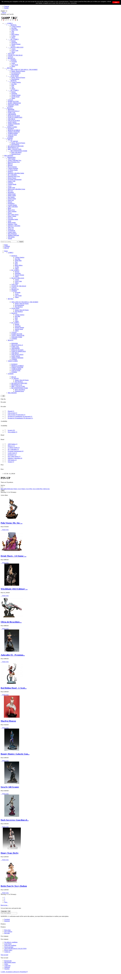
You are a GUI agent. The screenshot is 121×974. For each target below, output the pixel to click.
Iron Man (14, 28)
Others (13, 37)
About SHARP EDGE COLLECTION (15, 948)
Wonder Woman (15, 44)
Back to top (5, 905)
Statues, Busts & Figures (18, 71)
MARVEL (12, 25)
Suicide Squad (15, 96)
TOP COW (11, 53)
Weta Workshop (12, 233)
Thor (12, 31)
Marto (9, 208)
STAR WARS (13, 76)
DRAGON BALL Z (13, 111)
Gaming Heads (12, 184)
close (116, 2)
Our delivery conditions (10, 942)
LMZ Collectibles (13, 206)
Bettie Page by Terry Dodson (14, 886)
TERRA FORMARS (14, 123)
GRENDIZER (12, 114)
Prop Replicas (15, 74)
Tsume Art (11, 229)
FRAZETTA (11, 58)
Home (6, 251)
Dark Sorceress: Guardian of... (15, 820)
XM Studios (11, 237)
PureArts (10, 218)
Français (6, 6)
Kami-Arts (11, 200)
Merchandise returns (10, 962)
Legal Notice (8, 944)
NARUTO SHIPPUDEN (15, 117)
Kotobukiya (11, 203)
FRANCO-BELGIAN (15, 47)
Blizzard (10, 165)
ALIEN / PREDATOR (14, 103)
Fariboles (10, 182)
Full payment (12, 413)
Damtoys (10, 171)
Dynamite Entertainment (14, 179)
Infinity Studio (12, 195)
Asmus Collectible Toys (14, 160)
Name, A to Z (18, 489)
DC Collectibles (12, 174)
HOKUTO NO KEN (14, 116)
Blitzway (10, 163)
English (6, 8)
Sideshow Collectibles (14, 225)
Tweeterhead (11, 230)
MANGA (8, 108)
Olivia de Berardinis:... (11, 622)
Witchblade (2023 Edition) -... (14, 589)
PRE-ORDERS (8, 155)
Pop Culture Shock (13, 214)
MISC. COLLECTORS (14, 149)
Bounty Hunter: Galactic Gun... (15, 754)
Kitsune (10, 202)
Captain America (16, 26)
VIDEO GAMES (10, 127)
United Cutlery (12, 232)
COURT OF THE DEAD (15, 55)
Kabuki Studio (12, 198)
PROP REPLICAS (13, 147)
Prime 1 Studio (12, 216)
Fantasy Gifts (11, 181)
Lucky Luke (14, 50)
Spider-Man (14, 29)
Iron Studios (11, 197)
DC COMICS (13, 39)
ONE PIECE (11, 119)
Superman (14, 42)
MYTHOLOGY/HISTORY (16, 146)
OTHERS (12, 60)
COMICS (8, 23)
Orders (6, 964)
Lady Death (14, 65)
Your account (4, 954)
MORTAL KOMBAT (14, 130)
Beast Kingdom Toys (14, 162)
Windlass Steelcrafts (13, 235)
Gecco (9, 186)
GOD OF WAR (12, 135)
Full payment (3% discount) (16, 414)
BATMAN (11, 128)
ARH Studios (11, 159)
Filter (2, 490)
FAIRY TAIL (11, 112)
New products (8, 931)
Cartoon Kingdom (13, 168)
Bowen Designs (12, 167)
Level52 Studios (12, 205)
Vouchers (6, 968)
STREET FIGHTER (14, 131)
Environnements (15, 72)
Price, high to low (45, 489)
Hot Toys (10, 190)
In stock (11, 430)
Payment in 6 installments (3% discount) (20, 416)
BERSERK (11, 109)
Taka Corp (11, 227)
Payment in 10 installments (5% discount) (20, 418)
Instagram (7, 921)
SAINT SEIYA (12, 122)
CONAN (10, 57)
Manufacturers (10, 157)
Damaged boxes (15, 154)
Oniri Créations (12, 211)
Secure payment (8, 947)
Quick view (5, 529)
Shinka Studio (12, 222)
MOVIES (8, 68)
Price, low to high (34, 489)
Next (6, 902)
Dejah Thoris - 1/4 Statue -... (13, 556)
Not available (12, 432)
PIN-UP (10, 139)
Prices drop (7, 930)
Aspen (13, 63)
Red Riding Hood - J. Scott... (14, 688)
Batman (13, 41)
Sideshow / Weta (12, 224)
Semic (9, 221)
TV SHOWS (13, 141)
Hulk (12, 33)
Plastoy (10, 213)
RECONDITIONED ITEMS (17, 151)
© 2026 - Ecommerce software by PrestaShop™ (14, 971)
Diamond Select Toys (14, 176)
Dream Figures (12, 178)
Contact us (7, 951)
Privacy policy (8, 950)
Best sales (7, 933)
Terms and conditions (10, 945)
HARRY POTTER (13, 101)
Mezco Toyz (11, 210)
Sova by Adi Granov (10, 787)
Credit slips (7, 965)
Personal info (8, 961)
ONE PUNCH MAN (14, 120)
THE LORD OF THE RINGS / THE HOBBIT (23, 69)
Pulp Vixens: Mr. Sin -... (11, 523)
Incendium (11, 192)
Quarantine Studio (13, 219)
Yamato (10, 238)
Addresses (7, 967)
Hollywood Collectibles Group (16, 189)
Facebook (7, 919)
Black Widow (15, 34)
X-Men (13, 36)
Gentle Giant (11, 187)
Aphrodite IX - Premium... (13, 655)
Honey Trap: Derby (10, 853)
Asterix (13, 49)
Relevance (10, 489)
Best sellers (4, 489)
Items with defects (16, 152)
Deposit (11, 411)
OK (2, 396)
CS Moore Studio (13, 170)
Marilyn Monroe (8, 721)
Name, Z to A (25, 489)
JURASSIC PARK (13, 104)
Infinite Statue (12, 194)
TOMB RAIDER (13, 133)
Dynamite (14, 61)
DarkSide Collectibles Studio (16, 173)
